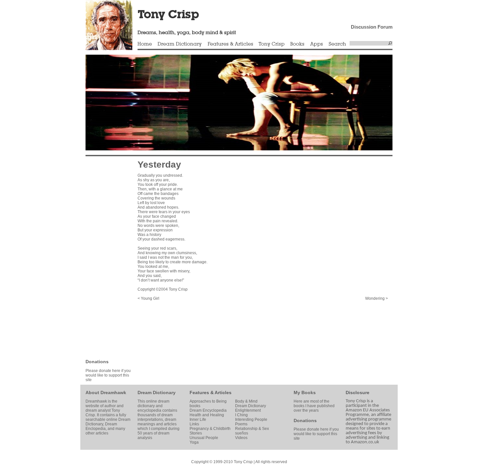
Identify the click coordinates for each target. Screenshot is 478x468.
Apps (316, 44)
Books (297, 44)
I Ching (241, 415)
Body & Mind (246, 401)
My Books (305, 392)
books (195, 406)
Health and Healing (207, 415)
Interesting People (251, 419)
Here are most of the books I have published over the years (314, 406)
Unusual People (204, 437)
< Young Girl (148, 298)
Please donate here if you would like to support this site (108, 375)
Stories (196, 433)
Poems (241, 424)
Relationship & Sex (252, 428)
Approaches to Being (208, 401)
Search (337, 44)
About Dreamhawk (106, 392)
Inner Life (198, 419)
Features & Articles (230, 44)
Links (194, 424)
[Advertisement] (105, 257)
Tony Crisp (272, 44)
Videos (241, 437)
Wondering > (376, 298)
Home (145, 44)
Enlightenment (248, 410)
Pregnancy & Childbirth (210, 428)
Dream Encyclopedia (208, 410)
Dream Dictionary (179, 44)
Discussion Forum (371, 27)
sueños (241, 433)
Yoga (194, 442)
